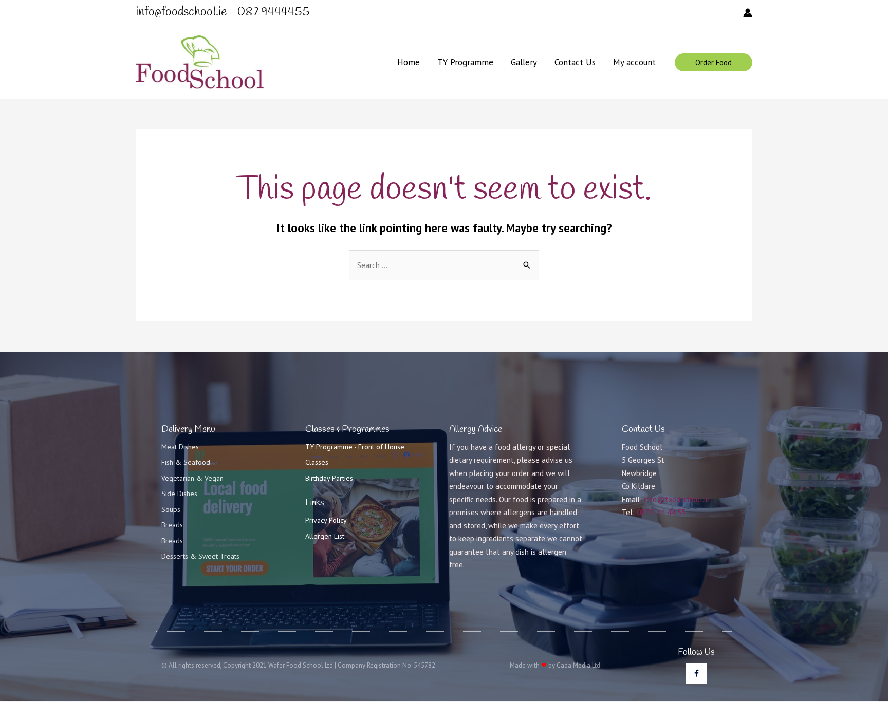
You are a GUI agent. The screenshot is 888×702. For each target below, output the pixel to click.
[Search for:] (444, 265)
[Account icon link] (747, 12)
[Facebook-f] (696, 673)
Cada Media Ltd (578, 665)
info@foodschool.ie (677, 499)
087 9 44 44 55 (661, 512)
